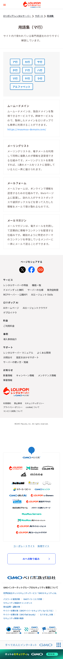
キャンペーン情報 (25, 375)
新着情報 (7, 375)
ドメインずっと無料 (13, 289)
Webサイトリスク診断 (32, 599)
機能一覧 (36, 285)
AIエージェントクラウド (35, 307)
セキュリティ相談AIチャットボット (17, 602)
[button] (4, 4)
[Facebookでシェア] (31, 269)
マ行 (15, 78)
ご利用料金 (9, 325)
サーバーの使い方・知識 (15, 362)
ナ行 (27, 70)
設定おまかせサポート (27, 357)
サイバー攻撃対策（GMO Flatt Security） (20, 614)
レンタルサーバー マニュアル (18, 352)
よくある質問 (44, 352)
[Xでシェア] (22, 269)
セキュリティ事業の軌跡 (13, 618)
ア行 (15, 62)
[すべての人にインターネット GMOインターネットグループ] (27, 645)
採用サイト (44, 546)
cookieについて (32, 407)
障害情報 (7, 380)
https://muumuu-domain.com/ (26, 129)
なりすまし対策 (46, 614)
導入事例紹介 (10, 339)
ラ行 (39, 78)
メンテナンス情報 (47, 375)
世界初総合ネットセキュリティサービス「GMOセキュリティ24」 (30, 593)
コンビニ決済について (13, 411)
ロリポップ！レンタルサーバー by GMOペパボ (32, 4)
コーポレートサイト (24, 546)
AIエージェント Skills (42, 294)
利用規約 (7, 403)
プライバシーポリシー (13, 407)
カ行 (27, 62)
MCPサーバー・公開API (15, 294)
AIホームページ (11, 307)
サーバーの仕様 (35, 289)
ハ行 (39, 70)
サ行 (39, 62)
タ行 (15, 70)
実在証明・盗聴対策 (11, 606)
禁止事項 (18, 403)
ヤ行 (27, 78)
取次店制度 (52, 289)
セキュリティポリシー (34, 403)
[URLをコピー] (40, 269)
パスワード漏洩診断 (11, 599)
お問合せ (7, 357)
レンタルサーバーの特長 (15, 285)
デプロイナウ (10, 312)
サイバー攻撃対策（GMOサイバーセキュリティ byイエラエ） (28, 610)
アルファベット (21, 87)
